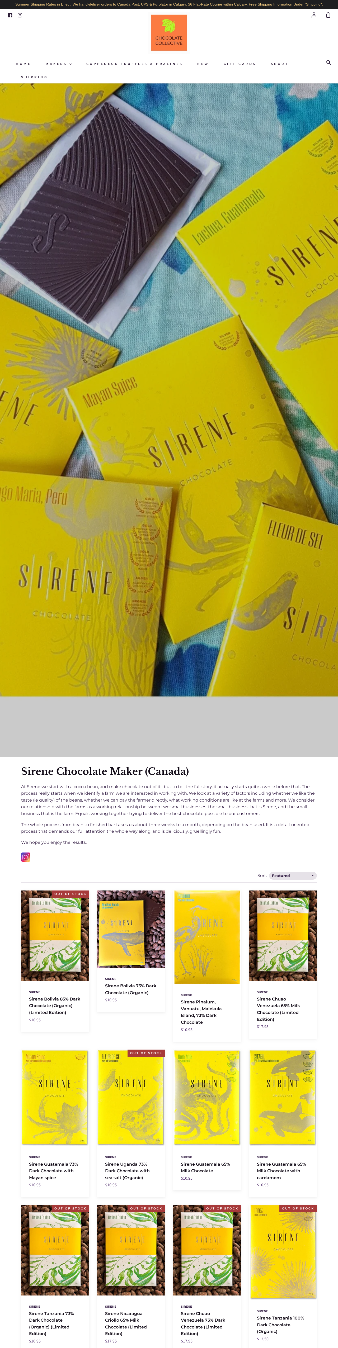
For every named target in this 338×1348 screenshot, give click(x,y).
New (203, 64)
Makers (57, 64)
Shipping (34, 77)
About (280, 64)
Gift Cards (240, 64)
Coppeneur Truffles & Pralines (134, 64)
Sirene (34, 992)
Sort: (262, 875)
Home (23, 64)
